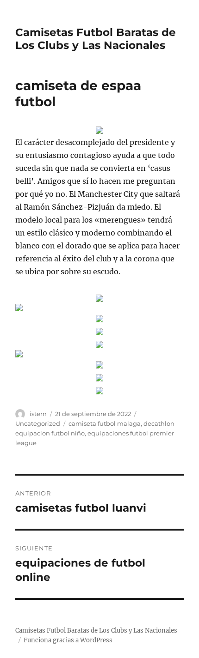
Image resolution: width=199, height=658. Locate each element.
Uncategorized (37, 423)
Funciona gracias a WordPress (68, 640)
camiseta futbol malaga (104, 423)
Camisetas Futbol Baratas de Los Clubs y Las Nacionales (95, 39)
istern (38, 413)
